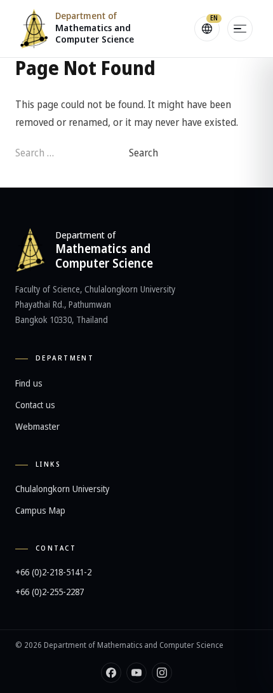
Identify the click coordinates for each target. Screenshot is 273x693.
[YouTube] (136, 672)
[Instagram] (162, 672)
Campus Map (40, 511)
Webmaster (37, 427)
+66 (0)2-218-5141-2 (53, 572)
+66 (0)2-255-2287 (49, 592)
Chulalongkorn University (62, 489)
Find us (29, 383)
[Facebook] (111, 672)
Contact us (35, 405)
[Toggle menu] (240, 28)
